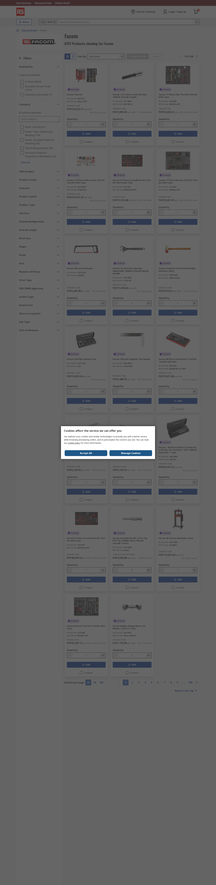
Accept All (86, 453)
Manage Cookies (130, 453)
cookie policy (74, 443)
